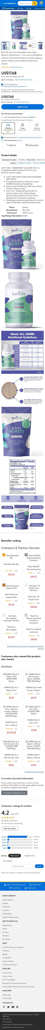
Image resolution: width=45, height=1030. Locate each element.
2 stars (4, 845)
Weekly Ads (32, 888)
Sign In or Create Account (16, 885)
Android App (6, 998)
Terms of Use (7, 973)
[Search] (35, 3)
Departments (9, 8)
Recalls (4, 954)
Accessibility (6, 957)
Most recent (14, 855)
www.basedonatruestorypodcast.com (14, 86)
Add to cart (23, 106)
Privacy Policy (7, 976)
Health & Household (24, 163)
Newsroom (6, 906)
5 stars (4, 837)
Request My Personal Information (14, 983)
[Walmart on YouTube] (13, 1007)
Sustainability (7, 913)
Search (39, 866)
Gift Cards (6, 939)
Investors (5, 910)
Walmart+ (6, 935)
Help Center (36, 885)
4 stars (4, 839)
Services (20, 8)
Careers (5, 903)
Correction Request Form (14, 792)
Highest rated (29, 855)
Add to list (12, 145)
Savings (28, 8)
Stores (4, 928)
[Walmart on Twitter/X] (8, 1007)
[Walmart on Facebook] (3, 1007)
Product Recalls (8, 961)
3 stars (4, 842)
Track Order (16, 888)
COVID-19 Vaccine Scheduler (12, 947)
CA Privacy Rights (8, 979)
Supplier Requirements (10, 917)
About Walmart (7, 900)
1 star (4, 848)
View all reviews (10, 828)
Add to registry (33, 145)
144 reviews (18, 67)
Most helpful (7, 861)
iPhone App (6, 995)
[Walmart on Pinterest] (17, 1007)
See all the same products (34, 772)
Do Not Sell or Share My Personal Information (18, 986)
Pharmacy (6, 951)
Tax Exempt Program (9, 964)
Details (20, 140)
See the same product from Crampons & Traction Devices (25, 647)
